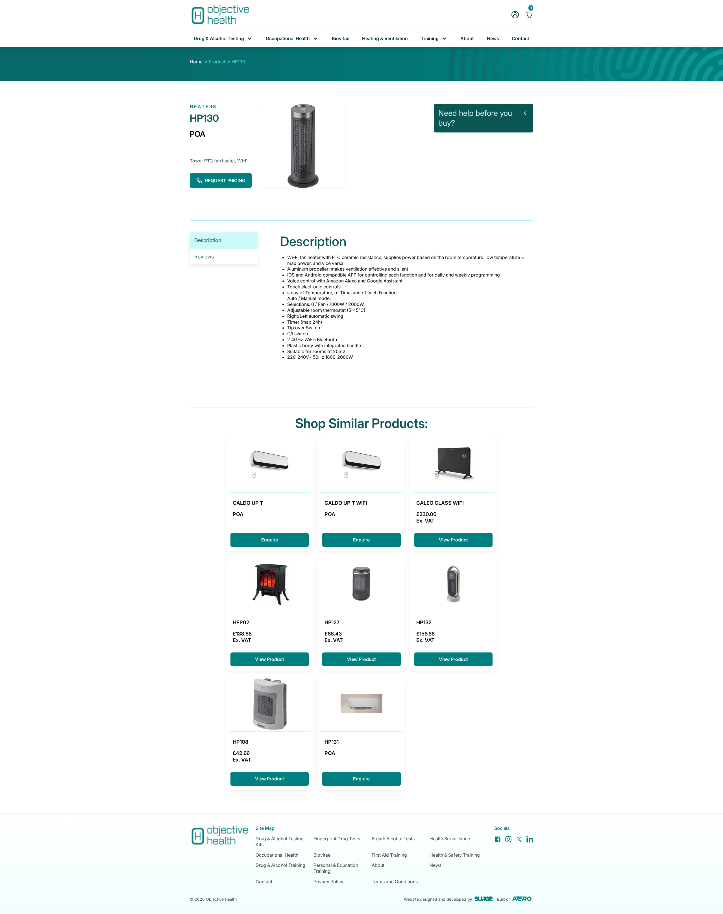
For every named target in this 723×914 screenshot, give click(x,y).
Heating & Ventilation (385, 38)
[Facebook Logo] (497, 839)
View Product (453, 540)
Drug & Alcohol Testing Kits (280, 841)
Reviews (204, 256)
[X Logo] (519, 839)
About (467, 38)
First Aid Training (389, 855)
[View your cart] (528, 14)
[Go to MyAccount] (515, 14)
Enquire (269, 540)
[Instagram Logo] (508, 839)
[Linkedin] (529, 839)
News (493, 38)
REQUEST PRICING (225, 180)
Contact (520, 38)
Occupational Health (277, 855)
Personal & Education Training (335, 868)
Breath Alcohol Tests (393, 838)
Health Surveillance (450, 838)
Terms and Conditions (395, 881)
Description (207, 240)
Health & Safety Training (455, 855)
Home (196, 61)
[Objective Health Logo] (220, 15)
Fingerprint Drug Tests (336, 838)
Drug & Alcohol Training (280, 865)
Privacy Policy (328, 881)
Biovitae (340, 38)
